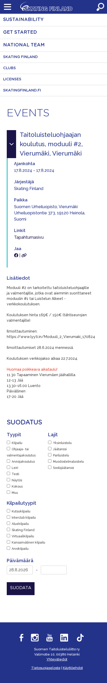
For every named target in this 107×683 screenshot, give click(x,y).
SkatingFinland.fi (22, 90)
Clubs (9, 68)
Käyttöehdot (73, 668)
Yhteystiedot (56, 659)
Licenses (12, 79)
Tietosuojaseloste (46, 668)
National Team (24, 45)
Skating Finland (20, 57)
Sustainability (23, 19)
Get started (20, 32)
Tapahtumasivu (29, 237)
